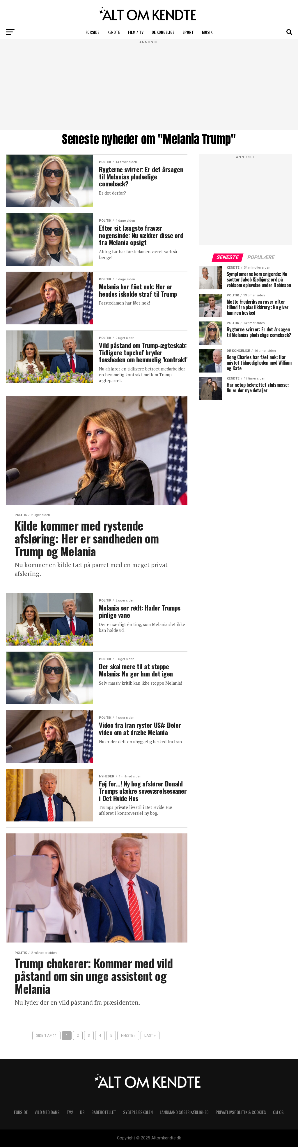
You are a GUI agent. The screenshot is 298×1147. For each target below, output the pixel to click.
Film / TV (135, 32)
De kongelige (163, 32)
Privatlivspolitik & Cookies (241, 1112)
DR (82, 1112)
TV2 (70, 1112)
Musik (207, 32)
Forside (92, 32)
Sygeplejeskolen (138, 1112)
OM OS (278, 1112)
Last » (150, 1035)
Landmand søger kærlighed (184, 1112)
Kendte (113, 32)
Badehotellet (103, 1112)
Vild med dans (47, 1112)
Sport (188, 32)
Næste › (128, 1035)
